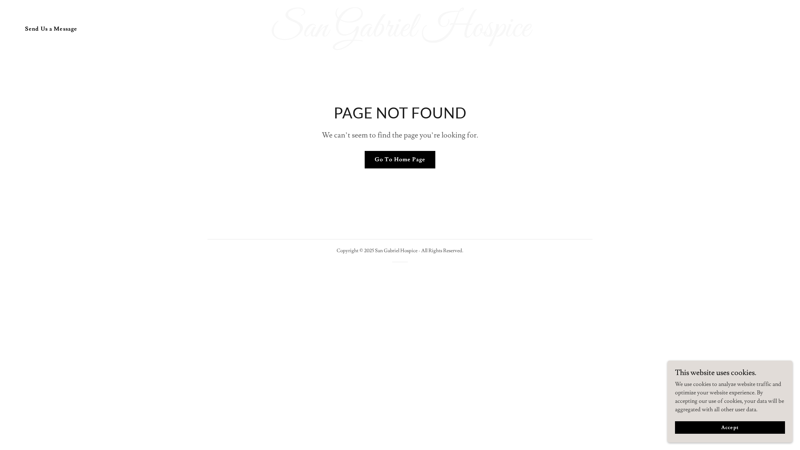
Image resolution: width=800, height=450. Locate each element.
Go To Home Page (400, 159)
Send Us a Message (51, 28)
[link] (400, 34)
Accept (729, 427)
